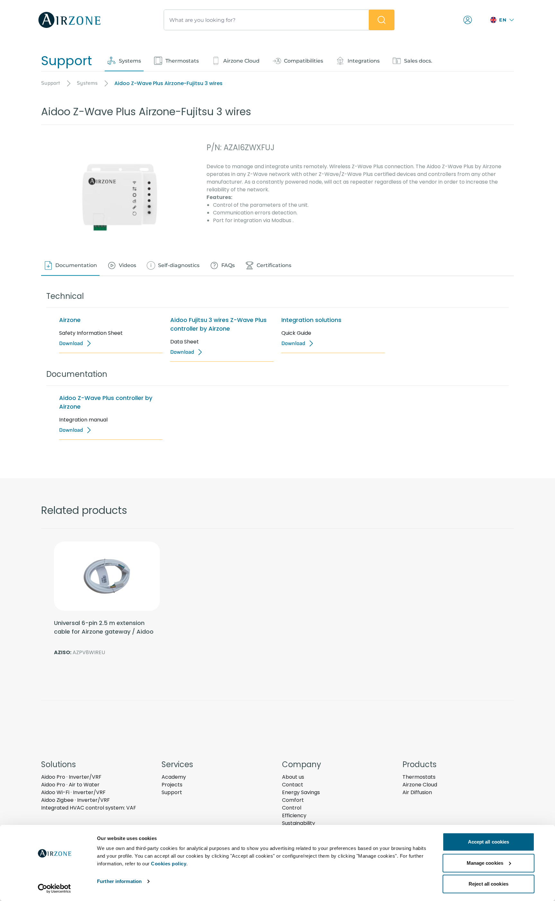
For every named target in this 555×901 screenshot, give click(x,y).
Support (172, 792)
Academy (174, 777)
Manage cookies (485, 863)
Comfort (293, 800)
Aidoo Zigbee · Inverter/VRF (75, 800)
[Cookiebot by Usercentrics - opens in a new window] (54, 888)
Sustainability (298, 823)
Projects (172, 784)
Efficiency (294, 815)
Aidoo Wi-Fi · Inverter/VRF (73, 792)
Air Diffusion (417, 792)
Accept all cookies (488, 842)
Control (291, 807)
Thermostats (419, 777)
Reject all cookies (488, 884)
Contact (292, 784)
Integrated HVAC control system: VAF (88, 807)
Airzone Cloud (419, 784)
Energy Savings (301, 792)
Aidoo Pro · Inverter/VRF (71, 777)
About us (293, 777)
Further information (119, 881)
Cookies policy (168, 863)
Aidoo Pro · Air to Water (70, 784)
